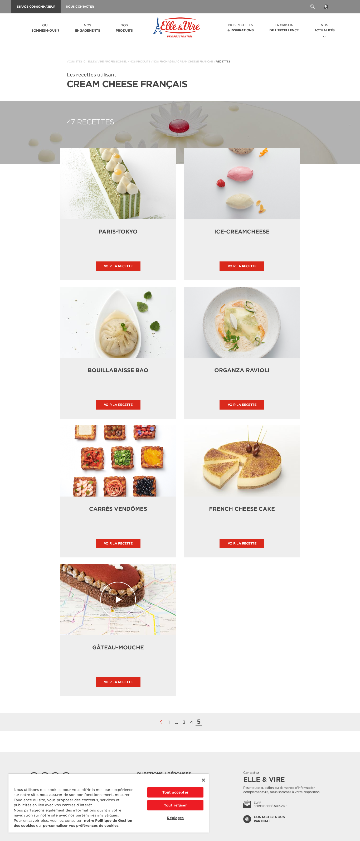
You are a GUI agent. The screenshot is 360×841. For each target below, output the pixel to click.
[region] (108, 803)
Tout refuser (175, 805)
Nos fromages (164, 61)
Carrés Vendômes (118, 509)
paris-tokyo (118, 232)
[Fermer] (203, 780)
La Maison (284, 27)
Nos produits (140, 61)
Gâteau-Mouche (118, 647)
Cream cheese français (195, 61)
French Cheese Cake (242, 509)
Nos (87, 27)
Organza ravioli (241, 370)
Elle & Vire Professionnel (107, 61)
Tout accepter (175, 792)
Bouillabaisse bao (118, 370)
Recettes (223, 61)
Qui (45, 27)
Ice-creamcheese (242, 232)
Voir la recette (118, 266)
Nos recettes (240, 27)
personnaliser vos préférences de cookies (80, 826)
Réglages (175, 818)
